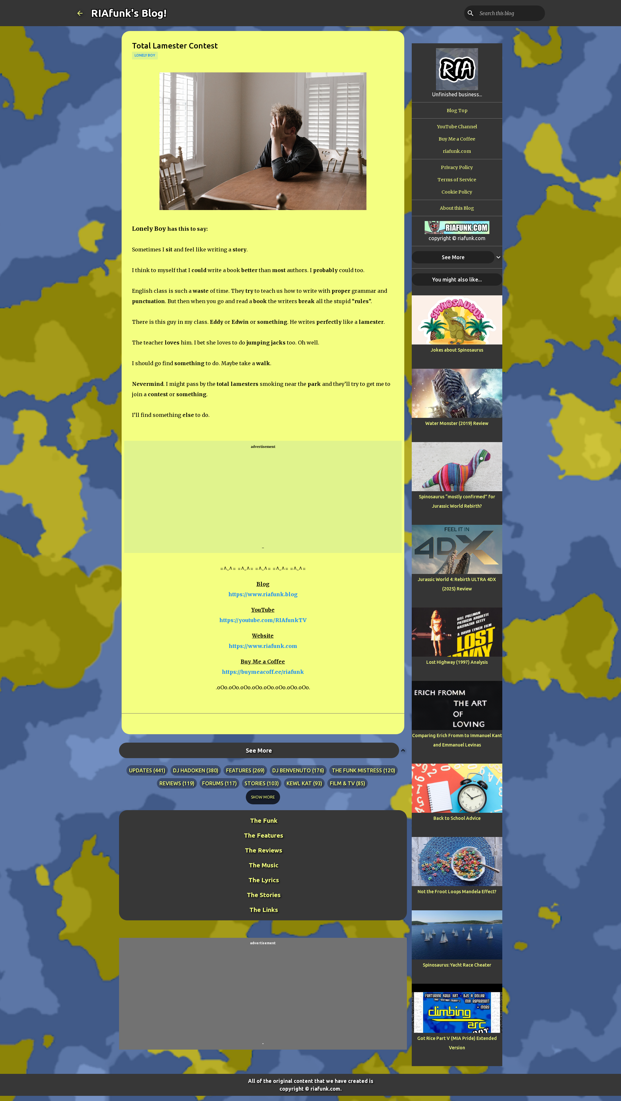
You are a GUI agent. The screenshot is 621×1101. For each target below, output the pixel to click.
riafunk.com (457, 151)
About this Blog (457, 208)
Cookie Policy (456, 192)
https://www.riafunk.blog (263, 594)
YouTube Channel (457, 127)
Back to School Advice (457, 818)
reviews (170, 783)
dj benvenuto (291, 770)
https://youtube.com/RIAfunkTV (263, 620)
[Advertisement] (263, 497)
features (238, 770)
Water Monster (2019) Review (456, 423)
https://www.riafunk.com (263, 646)
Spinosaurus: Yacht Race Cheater (457, 965)
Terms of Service (457, 180)
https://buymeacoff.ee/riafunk (263, 672)
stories (255, 783)
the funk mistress (357, 770)
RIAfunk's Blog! (129, 13)
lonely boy (145, 55)
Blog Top (457, 110)
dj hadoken (189, 770)
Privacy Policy (457, 167)
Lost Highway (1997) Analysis (457, 662)
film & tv (342, 783)
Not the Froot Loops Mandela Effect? (457, 891)
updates (140, 770)
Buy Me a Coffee (457, 139)
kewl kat (299, 783)
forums (212, 783)
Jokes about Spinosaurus (457, 350)
